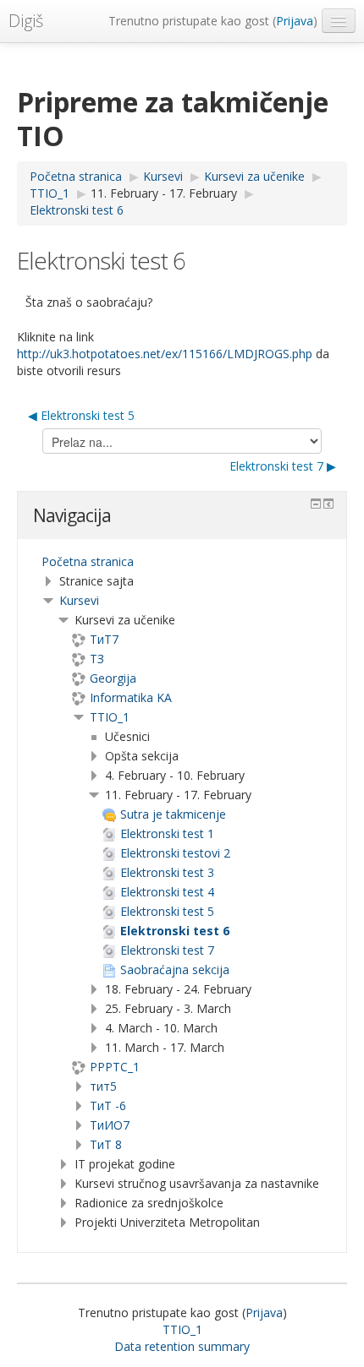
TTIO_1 (110, 717)
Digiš (25, 20)
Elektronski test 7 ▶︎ (282, 466)
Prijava (294, 21)
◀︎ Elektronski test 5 (81, 415)
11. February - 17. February (164, 193)
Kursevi (79, 600)
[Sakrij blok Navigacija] (316, 503)
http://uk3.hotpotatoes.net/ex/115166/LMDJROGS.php (164, 354)
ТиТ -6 (108, 1105)
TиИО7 (110, 1125)
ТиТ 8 (106, 1144)
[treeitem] (182, 561)
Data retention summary (182, 1346)
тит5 (103, 1086)
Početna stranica (87, 561)
